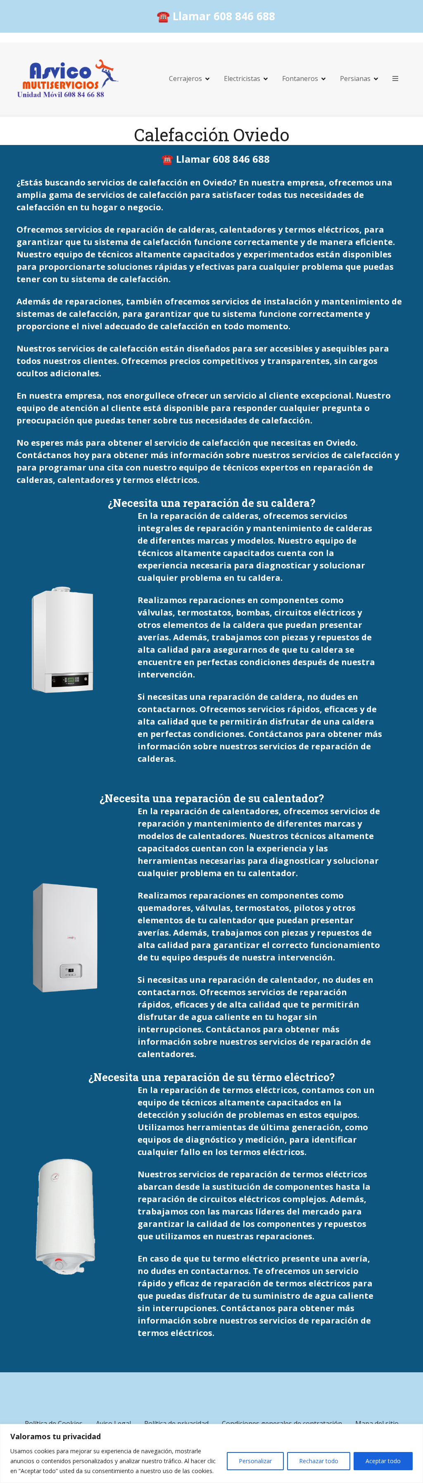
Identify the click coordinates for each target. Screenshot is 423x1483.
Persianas (355, 78)
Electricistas (242, 78)
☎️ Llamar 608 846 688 (216, 16)
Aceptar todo (383, 1461)
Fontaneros (300, 78)
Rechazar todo (318, 1461)
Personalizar (255, 1461)
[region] (211, 1453)
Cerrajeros (185, 78)
